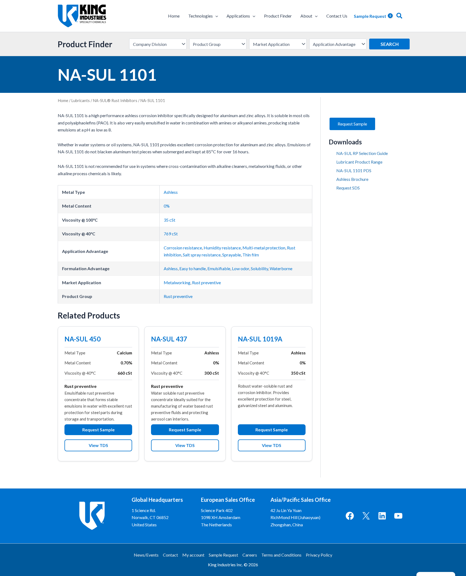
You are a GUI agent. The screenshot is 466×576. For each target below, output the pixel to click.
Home (63, 100)
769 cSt (171, 233)
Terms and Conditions (281, 554)
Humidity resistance (222, 247)
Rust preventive (206, 282)
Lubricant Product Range (359, 161)
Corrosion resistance (183, 247)
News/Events (146, 554)
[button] (215, 16)
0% (167, 205)
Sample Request (223, 554)
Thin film (250, 254)
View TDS (98, 445)
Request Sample (98, 429)
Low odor (240, 268)
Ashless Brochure (352, 179)
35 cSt (169, 219)
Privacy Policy (319, 554)
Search (390, 44)
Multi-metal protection (263, 247)
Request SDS (348, 187)
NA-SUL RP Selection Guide (362, 153)
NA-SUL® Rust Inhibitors (115, 100)
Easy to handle (192, 268)
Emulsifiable (218, 268)
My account (193, 554)
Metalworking (177, 282)
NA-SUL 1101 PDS (353, 170)
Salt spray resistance (202, 254)
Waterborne (281, 268)
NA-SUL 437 (169, 339)
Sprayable (231, 254)
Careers (249, 554)
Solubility (259, 268)
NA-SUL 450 (82, 339)
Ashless (171, 192)
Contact (170, 554)
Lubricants (80, 100)
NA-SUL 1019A (260, 339)
